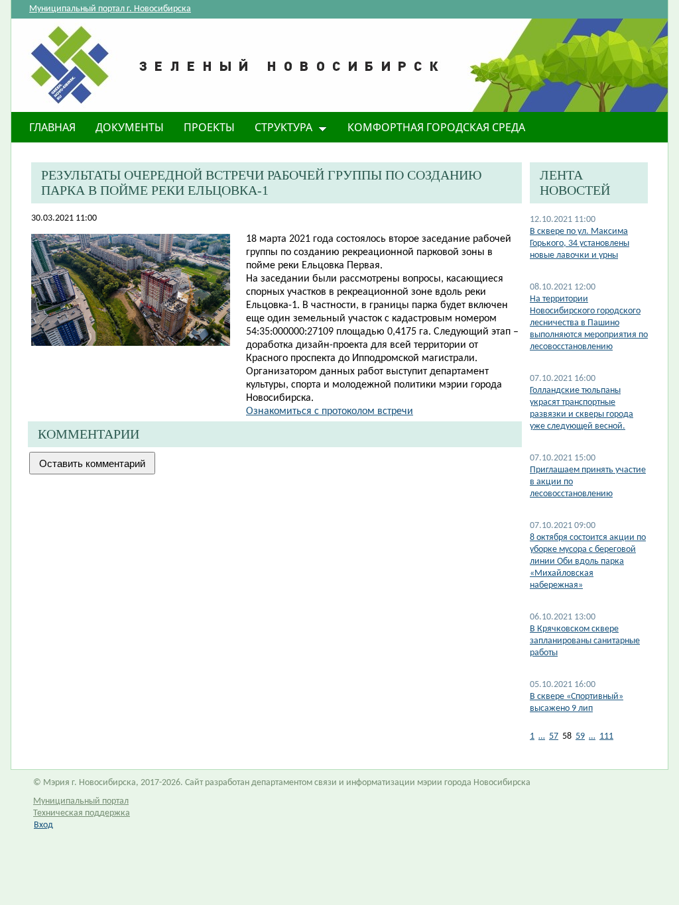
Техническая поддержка (81, 813)
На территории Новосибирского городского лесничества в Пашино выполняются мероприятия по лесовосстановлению (589, 323)
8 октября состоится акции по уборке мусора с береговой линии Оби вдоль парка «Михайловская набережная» (588, 561)
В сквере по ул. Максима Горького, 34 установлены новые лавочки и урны (579, 243)
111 (606, 736)
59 (580, 736)
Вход (43, 825)
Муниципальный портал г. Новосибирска (110, 9)
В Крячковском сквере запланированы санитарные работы (585, 641)
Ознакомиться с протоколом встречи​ (329, 411)
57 (553, 736)
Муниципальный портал (81, 801)
